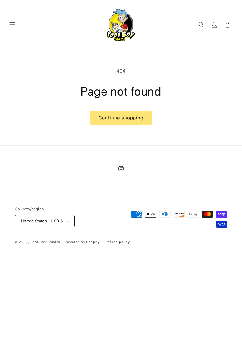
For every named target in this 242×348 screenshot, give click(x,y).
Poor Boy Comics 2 (47, 242)
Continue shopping (121, 118)
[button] (12, 24)
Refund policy (118, 242)
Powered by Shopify (82, 242)
